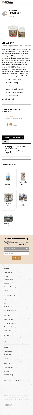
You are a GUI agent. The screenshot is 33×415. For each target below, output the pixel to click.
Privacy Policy (8, 375)
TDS (5, 300)
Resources (7, 330)
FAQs (5, 341)
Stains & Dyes (8, 280)
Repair (6, 290)
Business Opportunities (13, 381)
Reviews (6, 358)
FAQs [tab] (5, 141)
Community (7, 355)
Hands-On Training (10, 327)
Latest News (8, 351)
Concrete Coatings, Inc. (7, 2)
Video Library (8, 320)
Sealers (6, 283)
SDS (5, 303)
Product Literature (10, 310)
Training (7, 316)
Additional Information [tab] (13, 137)
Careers (6, 371)
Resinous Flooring (14, 11)
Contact (7, 364)
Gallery (7, 336)
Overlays (7, 276)
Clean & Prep (8, 272)
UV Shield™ (7, 60)
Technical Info (9, 296)
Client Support (8, 367)
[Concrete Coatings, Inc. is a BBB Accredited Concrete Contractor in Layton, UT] (22, 405)
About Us (7, 347)
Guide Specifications (11, 307)
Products (8, 268)
